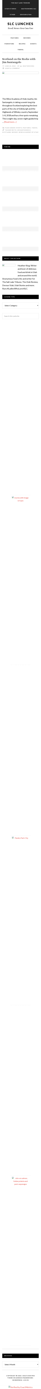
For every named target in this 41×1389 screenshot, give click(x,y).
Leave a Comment (12, 68)
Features (27, 128)
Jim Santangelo (24, 130)
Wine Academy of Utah (28, 132)
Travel (35, 128)
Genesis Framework (24, 1378)
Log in (26, 1380)
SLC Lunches (20, 24)
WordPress (17, 1380)
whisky (15, 132)
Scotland (6, 132)
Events (19, 128)
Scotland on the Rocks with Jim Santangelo (18, 60)
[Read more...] (10, 122)
